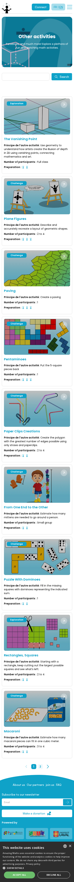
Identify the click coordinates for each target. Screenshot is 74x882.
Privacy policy (33, 863)
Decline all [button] (54, 874)
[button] (37, 868)
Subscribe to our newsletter (20, 794)
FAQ (58, 785)
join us (50, 785)
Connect (41, 7)
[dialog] (37, 862)
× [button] (70, 846)
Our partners (35, 785)
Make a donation (34, 813)
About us (19, 785)
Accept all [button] (19, 874)
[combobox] (65, 846)
